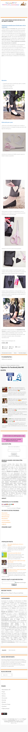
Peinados (7, 488)
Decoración (5, 467)
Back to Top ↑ (14, 723)
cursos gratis (23, 465)
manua (12, 473)
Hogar (3, 691)
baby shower (16, 464)
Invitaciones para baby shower (14, 553)
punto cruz (23, 488)
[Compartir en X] (5, 343)
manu (9, 473)
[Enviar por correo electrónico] (2, 343)
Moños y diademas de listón (20, 487)
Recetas (4, 490)
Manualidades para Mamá (10, 623)
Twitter (12, 347)
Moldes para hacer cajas (9, 487)
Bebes (22, 464)
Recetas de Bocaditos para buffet (14, 490)
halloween (4, 471)
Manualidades (5, 518)
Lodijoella (4, 524)
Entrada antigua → (23, 353)
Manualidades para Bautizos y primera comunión (12, 617)
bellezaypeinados (6, 514)
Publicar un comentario (7, 359)
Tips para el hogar (21, 493)
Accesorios (5, 464)
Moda (25, 486)
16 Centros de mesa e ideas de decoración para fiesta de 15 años (17, 570)
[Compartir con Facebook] (7, 343)
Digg (11, 348)
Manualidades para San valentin (15, 484)
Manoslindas (4, 513)
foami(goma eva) (22, 470)
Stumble (5, 348)
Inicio (15, 353)
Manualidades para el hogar (18, 477)
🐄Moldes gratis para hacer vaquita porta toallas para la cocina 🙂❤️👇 (17, 399)
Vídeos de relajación (19, 496)
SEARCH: (4, 650)
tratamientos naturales (8, 494)
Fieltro (4, 470)
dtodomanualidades (6, 522)
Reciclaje (20, 491)
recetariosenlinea (5, 520)
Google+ (18, 347)
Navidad (4, 702)
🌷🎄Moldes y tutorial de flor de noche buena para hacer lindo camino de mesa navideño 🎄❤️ (17, 420)
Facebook (12, 332)
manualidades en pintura (7, 476)
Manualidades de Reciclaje (19, 474)
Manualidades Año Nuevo (20, 473)
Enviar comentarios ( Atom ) (13, 365)
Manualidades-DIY (6, 689)
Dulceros (16, 468)
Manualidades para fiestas (9, 479)
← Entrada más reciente (6, 353)
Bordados (4, 465)
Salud (24, 491)
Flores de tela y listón (12, 470)
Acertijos (10, 464)
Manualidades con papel (8, 474)
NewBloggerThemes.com (10, 721)
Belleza (3, 696)
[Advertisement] (12, 13)
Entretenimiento (22, 468)
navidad (4, 488)
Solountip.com (14, 28)
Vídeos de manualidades (8, 496)
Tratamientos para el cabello (20, 494)
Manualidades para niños (9, 483)
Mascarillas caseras (20, 486)
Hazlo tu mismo (13, 471)
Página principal (5, 708)
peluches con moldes (15, 488)
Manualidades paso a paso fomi (9, 486)
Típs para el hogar (6, 704)
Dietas (9, 468)
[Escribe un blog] (4, 343)
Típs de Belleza (10, 493)
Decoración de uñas (13, 467)
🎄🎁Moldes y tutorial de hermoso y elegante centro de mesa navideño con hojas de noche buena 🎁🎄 (16, 389)
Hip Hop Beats (20, 721)
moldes (3, 487)
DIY (12, 468)
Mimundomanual (5, 516)
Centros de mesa (11, 465)
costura (17, 465)
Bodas (25, 464)
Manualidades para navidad (18, 481)
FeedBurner (17, 456)
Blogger (18, 508)
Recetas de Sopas (13, 491)
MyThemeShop (12, 720)
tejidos (4, 493)
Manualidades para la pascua (11, 480)
